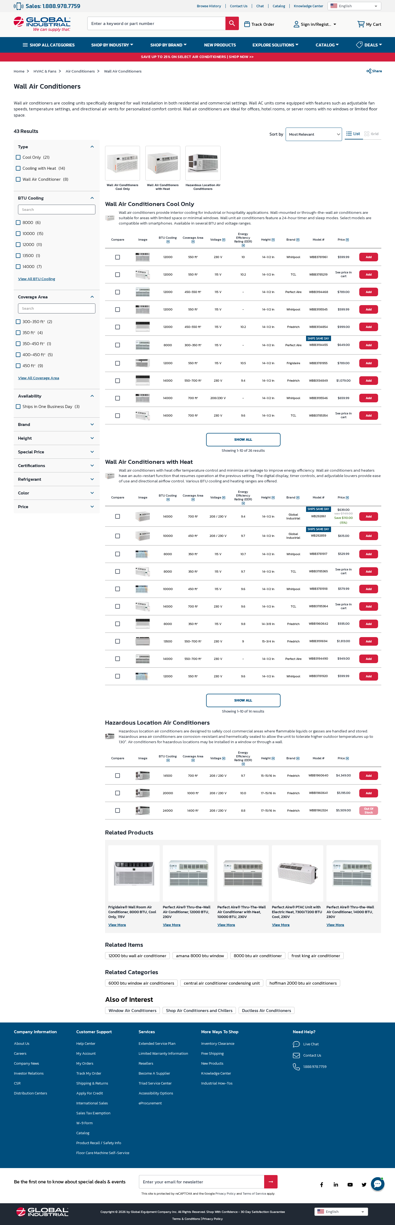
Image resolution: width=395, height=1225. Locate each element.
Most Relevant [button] (301, 134)
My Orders (84, 1063)
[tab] (354, 133)
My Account (86, 1053)
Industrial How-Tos (216, 1083)
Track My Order (88, 1073)
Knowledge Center (308, 6)
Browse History (209, 6)
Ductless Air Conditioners (266, 1010)
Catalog (279, 6)
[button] (354, 6)
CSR (17, 1083)
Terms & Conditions (186, 1218)
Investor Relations (29, 1073)
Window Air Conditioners (132, 1010)
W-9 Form (84, 1123)
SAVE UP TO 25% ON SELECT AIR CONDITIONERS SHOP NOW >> (197, 57)
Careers (20, 1053)
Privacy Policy (226, 1193)
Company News (26, 1063)
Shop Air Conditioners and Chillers (199, 1010)
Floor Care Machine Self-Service (102, 1153)
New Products (212, 1063)
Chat (260, 6)
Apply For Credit (89, 1093)
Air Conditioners (80, 71)
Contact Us (238, 6)
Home (19, 71)
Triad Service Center (155, 1083)
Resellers (146, 1063)
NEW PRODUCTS (220, 45)
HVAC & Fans (45, 71)
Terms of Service (254, 1193)
